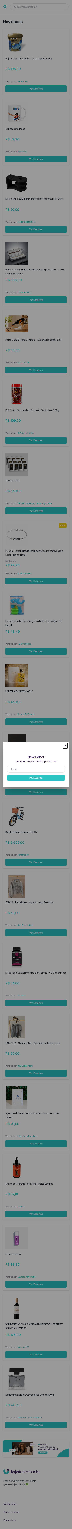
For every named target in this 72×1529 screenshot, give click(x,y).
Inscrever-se (36, 777)
